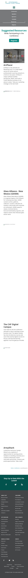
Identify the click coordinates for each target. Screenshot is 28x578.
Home (12, 468)
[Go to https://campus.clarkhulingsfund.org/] (14, 282)
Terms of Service (18, 564)
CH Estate (11, 568)
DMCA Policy (6, 566)
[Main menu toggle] (14, 7)
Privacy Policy (9, 564)
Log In (17, 568)
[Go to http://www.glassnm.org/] (14, 153)
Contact (12, 566)
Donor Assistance (20, 566)
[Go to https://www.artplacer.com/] (14, 67)
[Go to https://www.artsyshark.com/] (14, 405)
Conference (16, 468)
